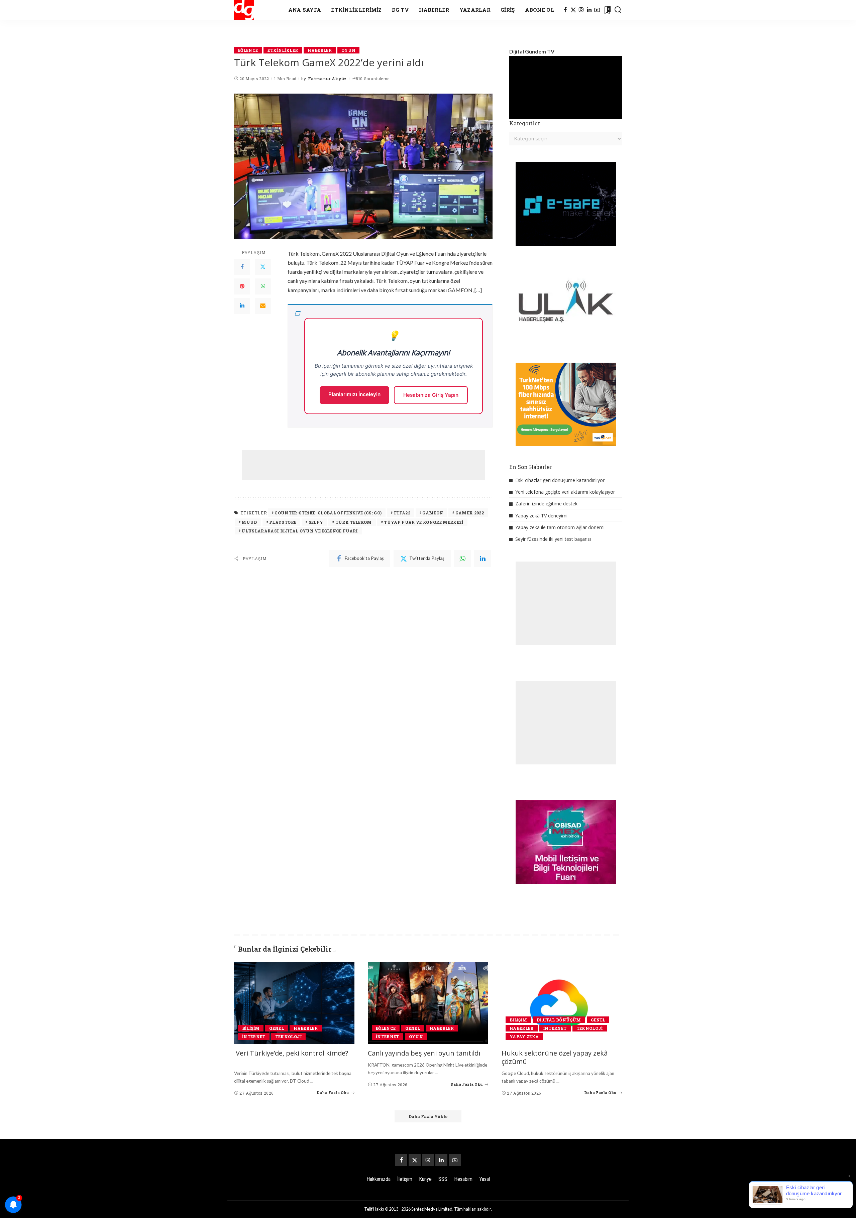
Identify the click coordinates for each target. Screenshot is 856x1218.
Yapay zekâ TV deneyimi (541, 515)
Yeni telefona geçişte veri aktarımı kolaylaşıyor (565, 492)
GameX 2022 (469, 512)
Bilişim (250, 1028)
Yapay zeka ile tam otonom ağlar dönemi (560, 527)
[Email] (263, 306)
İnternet (253, 1036)
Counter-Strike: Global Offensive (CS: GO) (328, 512)
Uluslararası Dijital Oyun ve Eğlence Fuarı (299, 530)
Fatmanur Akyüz (327, 78)
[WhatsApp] (263, 286)
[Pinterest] (242, 286)
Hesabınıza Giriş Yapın (430, 395)
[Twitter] (263, 267)
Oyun (348, 50)
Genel (276, 1028)
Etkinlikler (283, 50)
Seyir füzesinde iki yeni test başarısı (553, 539)
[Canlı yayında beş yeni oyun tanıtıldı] (428, 1003)
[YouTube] (597, 10)
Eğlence (248, 50)
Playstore (282, 522)
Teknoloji (288, 1036)
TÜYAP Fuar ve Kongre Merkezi (423, 522)
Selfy (316, 522)
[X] (573, 10)
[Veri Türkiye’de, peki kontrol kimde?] (294, 1003)
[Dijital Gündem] (244, 10)
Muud (249, 522)
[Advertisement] (363, 465)
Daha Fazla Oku (333, 1092)
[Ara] (618, 10)
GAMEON (432, 512)
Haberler (320, 50)
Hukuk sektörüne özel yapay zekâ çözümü (555, 1057)
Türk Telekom (353, 522)
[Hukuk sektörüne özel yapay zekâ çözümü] (562, 1003)
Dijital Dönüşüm (559, 1019)
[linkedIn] (482, 558)
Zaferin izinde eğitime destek (546, 503)
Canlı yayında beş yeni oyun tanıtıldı (424, 1053)
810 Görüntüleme (372, 78)
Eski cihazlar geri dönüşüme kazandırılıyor (560, 480)
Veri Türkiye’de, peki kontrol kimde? (292, 1053)
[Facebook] (565, 10)
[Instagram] (581, 10)
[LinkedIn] (589, 10)
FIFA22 (402, 512)
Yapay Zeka (524, 1036)
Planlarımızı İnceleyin (354, 394)
